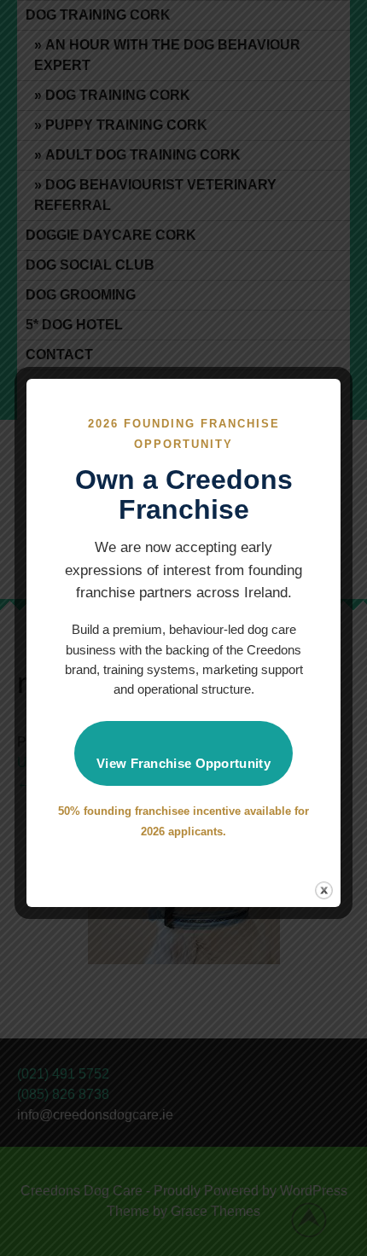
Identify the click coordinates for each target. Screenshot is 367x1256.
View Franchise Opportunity (183, 763)
